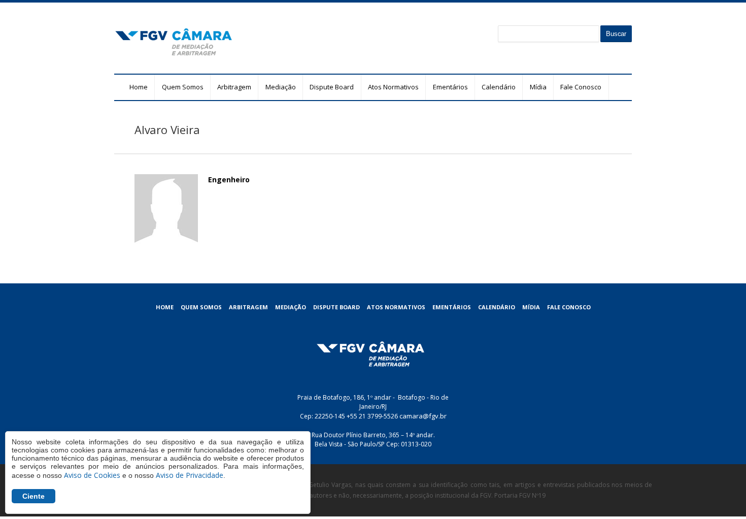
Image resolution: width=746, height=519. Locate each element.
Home (138, 86)
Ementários (450, 86)
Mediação (280, 86)
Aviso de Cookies (92, 475)
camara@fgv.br (423, 415)
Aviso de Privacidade (189, 475)
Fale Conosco (580, 86)
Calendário (499, 86)
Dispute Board (332, 86)
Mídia (538, 86)
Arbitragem (234, 86)
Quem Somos (183, 86)
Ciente (33, 496)
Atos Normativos (393, 86)
